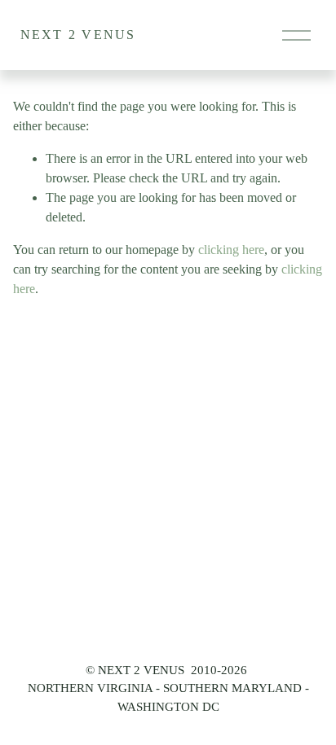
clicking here (231, 249)
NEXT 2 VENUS (78, 35)
